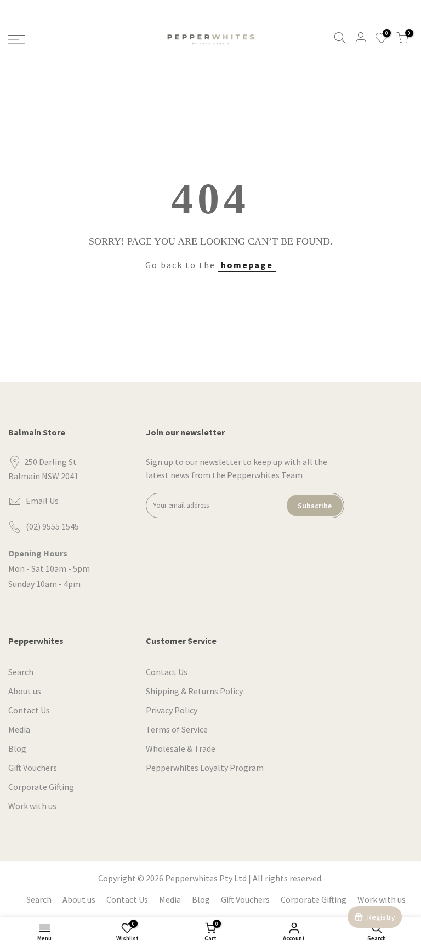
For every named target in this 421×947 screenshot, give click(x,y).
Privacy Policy (171, 710)
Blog (17, 748)
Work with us (32, 805)
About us (24, 690)
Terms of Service (177, 729)
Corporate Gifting (41, 786)
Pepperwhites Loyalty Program (205, 767)
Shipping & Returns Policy (194, 690)
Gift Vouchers (32, 767)
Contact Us (29, 710)
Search (20, 671)
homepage (247, 264)
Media (19, 729)
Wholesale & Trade (180, 748)
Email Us (42, 500)
